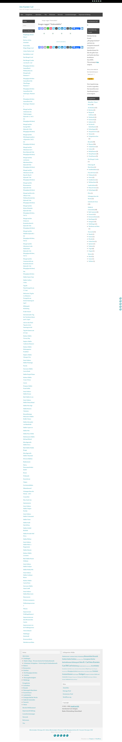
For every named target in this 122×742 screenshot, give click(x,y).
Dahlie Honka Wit (28, 569)
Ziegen (90, 251)
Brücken (91, 110)
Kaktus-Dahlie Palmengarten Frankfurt (27, 349)
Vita (24, 723)
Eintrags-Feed (67, 691)
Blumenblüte (88, 656)
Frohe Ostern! (27, 311)
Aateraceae (65, 656)
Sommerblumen (67, 674)
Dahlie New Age (27, 405)
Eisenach (91, 214)
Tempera (91, 738)
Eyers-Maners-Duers (80, 659)
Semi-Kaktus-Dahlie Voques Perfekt (27, 508)
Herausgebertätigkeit (30, 677)
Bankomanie (26, 462)
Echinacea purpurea (28, 600)
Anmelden (66, 688)
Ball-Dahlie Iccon (28, 397)
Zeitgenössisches (93, 136)
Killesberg (75, 666)
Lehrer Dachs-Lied (28, 51)
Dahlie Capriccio (28, 427)
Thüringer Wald (80, 677)
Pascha (25, 365)
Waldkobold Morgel (74, 679)
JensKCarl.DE (75, 706)
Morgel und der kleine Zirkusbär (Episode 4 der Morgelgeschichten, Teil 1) (29, 210)
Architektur (91, 107)
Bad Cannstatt (92, 212)
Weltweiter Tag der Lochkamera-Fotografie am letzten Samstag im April (28, 298)
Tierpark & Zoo (93, 131)
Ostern (90, 177)
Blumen (91, 144)
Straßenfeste (92, 180)
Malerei (25, 665)
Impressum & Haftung (29, 711)
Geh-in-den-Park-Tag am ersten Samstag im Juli (28, 325)
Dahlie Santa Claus (28, 277)
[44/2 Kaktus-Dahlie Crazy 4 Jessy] (56, 36)
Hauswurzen (26, 597)
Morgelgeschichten (72, 671)
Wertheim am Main (28, 642)
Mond (90, 256)
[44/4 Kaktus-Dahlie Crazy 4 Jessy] (74, 36)
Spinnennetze (27, 503)
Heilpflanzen (92, 151)
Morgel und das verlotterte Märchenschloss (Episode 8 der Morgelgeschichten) (29, 162)
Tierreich (90, 232)
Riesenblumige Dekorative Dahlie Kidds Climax (28, 416)
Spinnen (91, 244)
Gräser (90, 149)
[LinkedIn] (97, 1)
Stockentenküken (28, 485)
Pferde (90, 239)
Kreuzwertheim (27, 639)
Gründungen (26, 658)
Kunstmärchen (64, 668)
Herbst (93, 659)
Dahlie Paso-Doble (28, 433)
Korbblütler (95, 666)
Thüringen (70, 677)
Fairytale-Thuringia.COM (86, 730)
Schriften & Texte (93, 201)
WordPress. (98, 738)
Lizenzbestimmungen (29, 714)
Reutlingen (92, 219)
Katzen (91, 236)
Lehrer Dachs (69, 668)
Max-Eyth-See (27, 500)
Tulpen (25, 482)
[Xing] (101, 1)
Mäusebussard (27, 488)
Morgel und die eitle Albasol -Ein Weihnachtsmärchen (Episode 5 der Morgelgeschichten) (29, 197)
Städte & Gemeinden (29, 700)
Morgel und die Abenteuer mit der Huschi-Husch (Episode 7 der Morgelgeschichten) (29, 175)
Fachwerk (91, 119)
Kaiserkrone (26, 479)
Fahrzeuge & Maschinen (30, 690)
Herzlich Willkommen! (29, 707)
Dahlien (73, 659)
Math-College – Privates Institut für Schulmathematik (39, 661)
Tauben (91, 246)
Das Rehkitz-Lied (28, 54)
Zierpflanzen (92, 156)
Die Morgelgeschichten (30, 673)
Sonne (90, 259)
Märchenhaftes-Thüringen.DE (37, 730)
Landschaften (92, 185)
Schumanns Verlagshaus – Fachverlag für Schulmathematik (40, 663)
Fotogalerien (26, 683)
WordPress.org (67, 697)
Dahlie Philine (27, 539)
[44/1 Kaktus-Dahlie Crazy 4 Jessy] (48, 36)
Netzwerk (25, 717)
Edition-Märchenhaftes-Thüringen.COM (55, 730)
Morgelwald (80, 671)
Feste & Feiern (92, 172)
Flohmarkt (26, 476)
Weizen (25, 608)
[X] (99, 1)
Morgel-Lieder (91, 668)
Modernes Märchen (82, 668)
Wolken (91, 261)
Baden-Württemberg (79, 656)
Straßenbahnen (93, 169)
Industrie (91, 122)
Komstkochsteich (82, 666)
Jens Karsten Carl (26, 7)
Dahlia (64, 659)
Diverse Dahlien (27, 458)
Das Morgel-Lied (28, 57)
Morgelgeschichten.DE (73, 730)
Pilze (89, 193)
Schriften (26, 670)
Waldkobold (68, 679)
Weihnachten (92, 182)
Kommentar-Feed (68, 694)
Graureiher (26, 497)
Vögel (90, 248)
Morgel (87, 668)
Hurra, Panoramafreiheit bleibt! (28, 467)
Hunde (90, 234)
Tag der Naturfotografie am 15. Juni (28, 288)
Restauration (26, 668)
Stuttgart (91, 221)
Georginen (86, 659)
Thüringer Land (74, 677)
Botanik (90, 142)
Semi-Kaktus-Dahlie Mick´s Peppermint (27, 544)
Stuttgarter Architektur (89, 674)
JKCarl (69, 665)
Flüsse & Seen (93, 187)
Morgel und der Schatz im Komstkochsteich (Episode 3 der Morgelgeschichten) (29, 223)
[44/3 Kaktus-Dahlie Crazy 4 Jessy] (65, 36)
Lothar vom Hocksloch (75, 668)
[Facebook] (93, 1)
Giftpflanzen (92, 146)
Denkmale (91, 117)
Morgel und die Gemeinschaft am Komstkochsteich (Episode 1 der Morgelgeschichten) (29, 263)
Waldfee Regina (90, 677)
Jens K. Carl (84, 662)
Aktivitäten (26, 656)
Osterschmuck (27, 630)
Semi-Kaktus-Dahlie (88, 671)
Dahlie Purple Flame (29, 374)
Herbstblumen (66, 662)
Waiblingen (92, 224)
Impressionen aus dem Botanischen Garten (28, 619)
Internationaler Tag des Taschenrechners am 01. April (29, 317)
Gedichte (26, 675)
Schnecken (92, 241)
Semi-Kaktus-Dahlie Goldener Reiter (28, 575)
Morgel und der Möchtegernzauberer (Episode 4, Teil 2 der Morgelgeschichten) (29, 139)
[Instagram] (95, 1)
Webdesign (26, 680)
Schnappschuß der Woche (30, 697)
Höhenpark (75, 662)
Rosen (25, 473)
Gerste (25, 383)
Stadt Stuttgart (76, 674)
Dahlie (69, 659)
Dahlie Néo (26, 430)
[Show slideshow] (61, 41)
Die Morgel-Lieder (93, 159)
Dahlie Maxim (27, 550)
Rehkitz (83, 671)
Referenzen (26, 720)
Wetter (90, 254)
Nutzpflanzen (92, 154)
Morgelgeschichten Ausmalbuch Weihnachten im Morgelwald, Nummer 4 (28, 70)
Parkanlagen (92, 129)
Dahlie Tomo (27, 519)
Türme (90, 134)
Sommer (95, 671)
